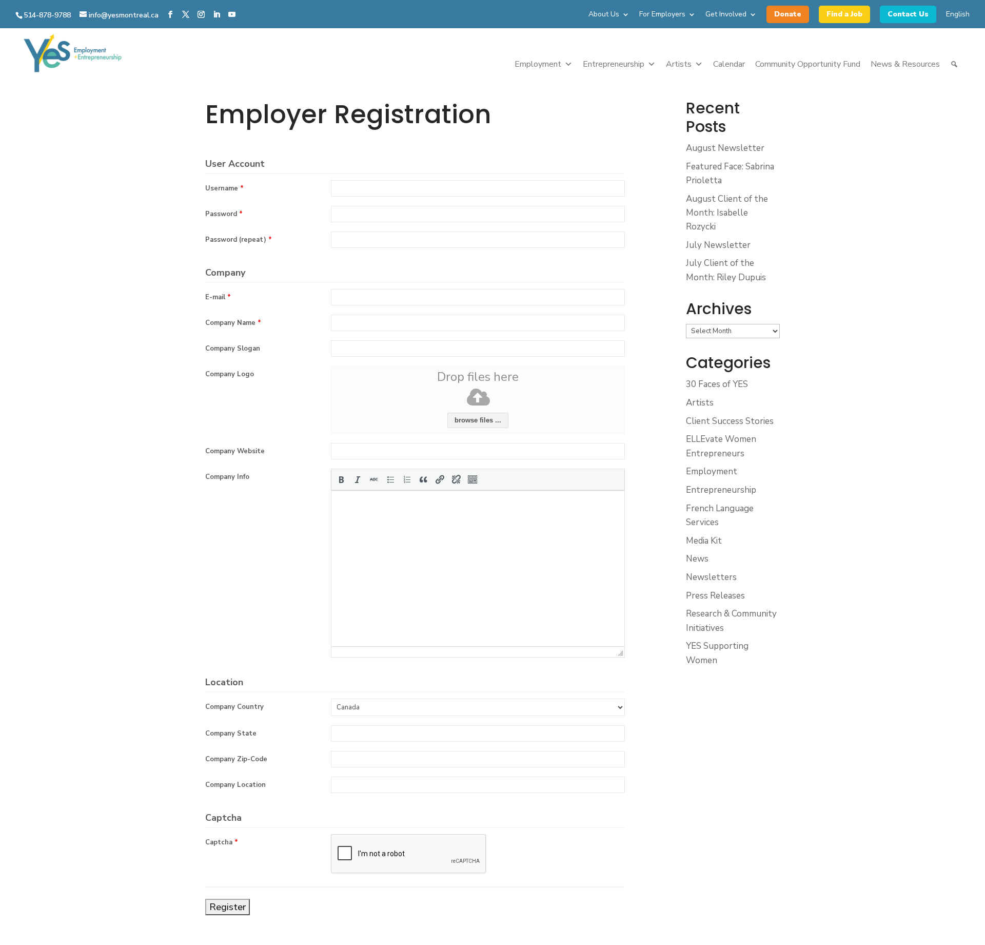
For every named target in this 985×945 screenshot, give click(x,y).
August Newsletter (725, 148)
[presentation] (341, 479)
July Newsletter (718, 245)
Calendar (729, 64)
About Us (603, 15)
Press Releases (715, 596)
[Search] (954, 64)
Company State (231, 733)
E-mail (218, 297)
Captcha (221, 842)
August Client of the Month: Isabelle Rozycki (727, 213)
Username (224, 188)
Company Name (233, 322)
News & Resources (905, 64)
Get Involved (725, 15)
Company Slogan (232, 348)
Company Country (234, 706)
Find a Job (844, 14)
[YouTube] (231, 15)
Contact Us (908, 14)
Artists (679, 64)
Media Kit (704, 541)
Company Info (227, 476)
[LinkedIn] (216, 15)
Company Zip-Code (236, 759)
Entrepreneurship (613, 64)
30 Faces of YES (717, 384)
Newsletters (711, 577)
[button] (341, 479)
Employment (538, 64)
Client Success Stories (730, 421)
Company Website (235, 451)
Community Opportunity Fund (807, 64)
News (697, 559)
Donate (787, 14)
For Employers (662, 15)
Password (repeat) (238, 239)
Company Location (235, 784)
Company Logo (229, 374)
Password (224, 214)
